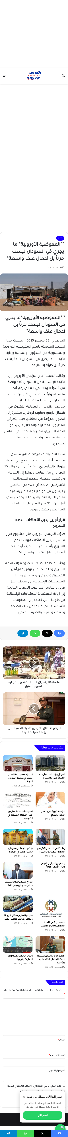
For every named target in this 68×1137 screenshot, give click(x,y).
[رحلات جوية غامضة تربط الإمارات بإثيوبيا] (18, 944)
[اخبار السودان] (34, 75)
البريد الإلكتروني (57, 1055)
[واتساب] (35, 633)
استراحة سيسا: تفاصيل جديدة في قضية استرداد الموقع (20, 778)
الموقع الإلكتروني (56, 1071)
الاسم (61, 1040)
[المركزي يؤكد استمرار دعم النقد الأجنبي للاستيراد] (50, 763)
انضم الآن (43, 1115)
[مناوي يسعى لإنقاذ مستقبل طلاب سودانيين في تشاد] (18, 870)
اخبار (60, 238)
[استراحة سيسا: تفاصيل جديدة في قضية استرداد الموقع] (18, 763)
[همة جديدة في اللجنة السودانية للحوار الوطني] (50, 907)
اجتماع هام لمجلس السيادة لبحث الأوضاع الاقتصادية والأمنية (51, 959)
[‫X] (47, 633)
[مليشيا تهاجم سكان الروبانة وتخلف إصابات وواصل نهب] (18, 904)
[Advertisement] (34, 34)
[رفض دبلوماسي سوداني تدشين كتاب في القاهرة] (18, 837)
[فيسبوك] (59, 633)
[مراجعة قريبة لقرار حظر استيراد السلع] (50, 800)
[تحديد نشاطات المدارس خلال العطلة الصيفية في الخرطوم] (18, 800)
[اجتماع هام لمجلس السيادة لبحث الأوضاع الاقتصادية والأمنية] (50, 944)
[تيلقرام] (22, 633)
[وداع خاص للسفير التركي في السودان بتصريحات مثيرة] (50, 837)
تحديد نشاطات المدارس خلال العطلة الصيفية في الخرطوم (20, 815)
